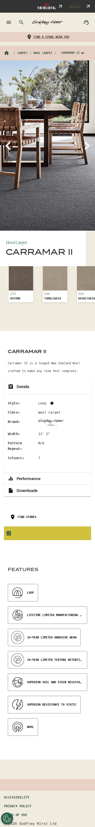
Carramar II (70, 53)
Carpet (22, 53)
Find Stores (27, 517)
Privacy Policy (17, 806)
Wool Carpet (43, 53)
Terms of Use (15, 815)
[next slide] (87, 145)
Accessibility (16, 797)
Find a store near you (51, 37)
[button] (47, 387)
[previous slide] (7, 145)
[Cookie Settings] (7, 818)
